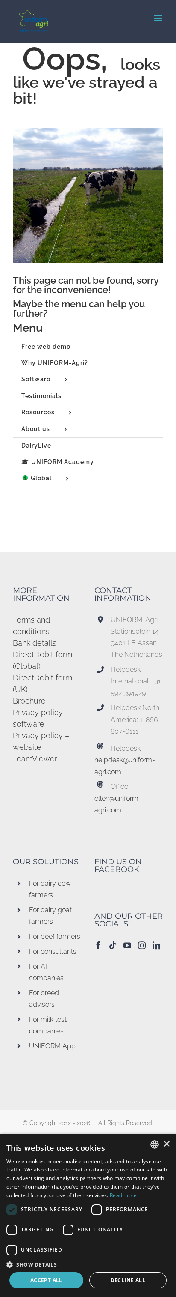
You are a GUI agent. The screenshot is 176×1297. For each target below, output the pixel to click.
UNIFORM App (52, 1046)
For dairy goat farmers (50, 916)
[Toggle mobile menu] (158, 18)
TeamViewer (35, 758)
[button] (88, 1264)
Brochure (29, 700)
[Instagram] (142, 945)
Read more (123, 1195)
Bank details (34, 642)
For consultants (52, 951)
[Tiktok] (113, 945)
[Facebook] (98, 945)
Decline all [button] (128, 1280)
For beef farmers (54, 936)
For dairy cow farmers (50, 889)
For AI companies (46, 972)
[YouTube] (127, 945)
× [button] (166, 1144)
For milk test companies (48, 1025)
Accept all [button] (46, 1280)
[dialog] (88, 1215)
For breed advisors (44, 999)
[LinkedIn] (156, 945)
